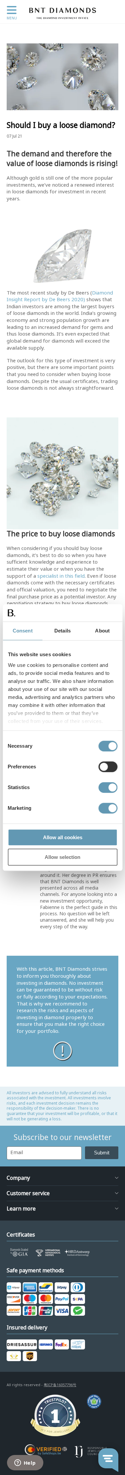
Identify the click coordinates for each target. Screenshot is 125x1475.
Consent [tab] (23, 630)
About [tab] (102, 630)
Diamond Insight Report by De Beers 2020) (60, 296)
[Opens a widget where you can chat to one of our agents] (25, 1463)
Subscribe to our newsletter (63, 1137)
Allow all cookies (62, 837)
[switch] (107, 766)
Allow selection (62, 857)
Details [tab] (62, 630)
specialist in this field (61, 576)
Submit (101, 1152)
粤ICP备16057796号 (60, 1385)
